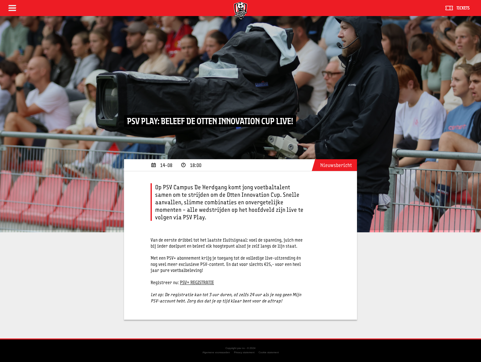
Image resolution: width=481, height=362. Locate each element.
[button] (12, 8)
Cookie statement (269, 352)
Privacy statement (244, 352)
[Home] (240, 10)
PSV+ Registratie (197, 282)
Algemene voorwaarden (216, 352)
